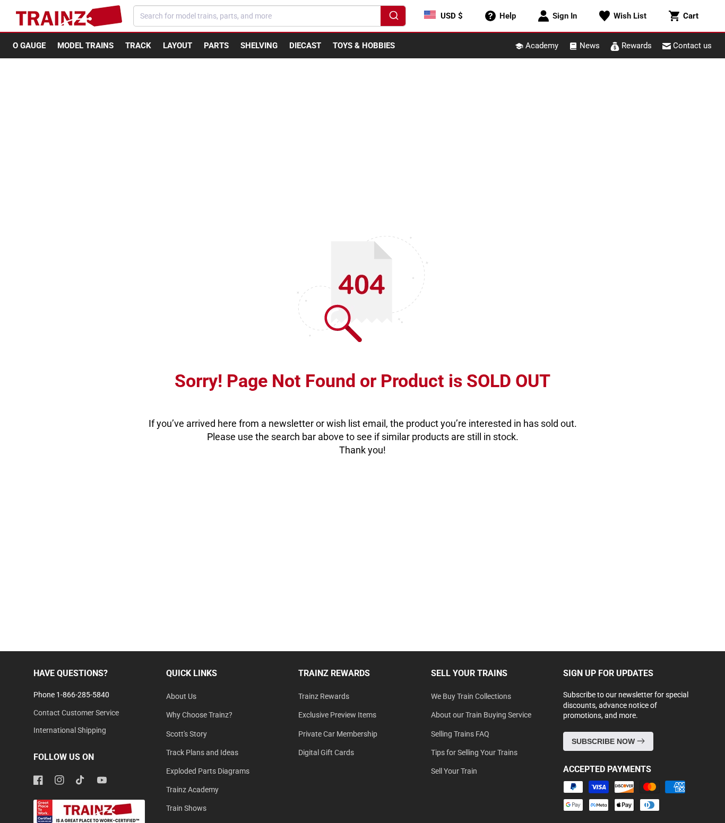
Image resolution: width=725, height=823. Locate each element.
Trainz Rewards (323, 696)
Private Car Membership (337, 734)
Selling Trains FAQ (460, 734)
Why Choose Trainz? (199, 715)
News (588, 45)
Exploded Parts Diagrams (207, 771)
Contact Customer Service (76, 712)
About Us (181, 696)
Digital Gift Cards (326, 752)
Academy (540, 45)
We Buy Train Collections (471, 696)
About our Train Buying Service (481, 715)
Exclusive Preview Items (337, 715)
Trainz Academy (192, 789)
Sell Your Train (454, 771)
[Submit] (393, 17)
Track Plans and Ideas (202, 752)
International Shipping (69, 730)
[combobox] (269, 16)
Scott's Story (186, 734)
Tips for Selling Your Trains (474, 752)
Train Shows (186, 808)
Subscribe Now (604, 741)
